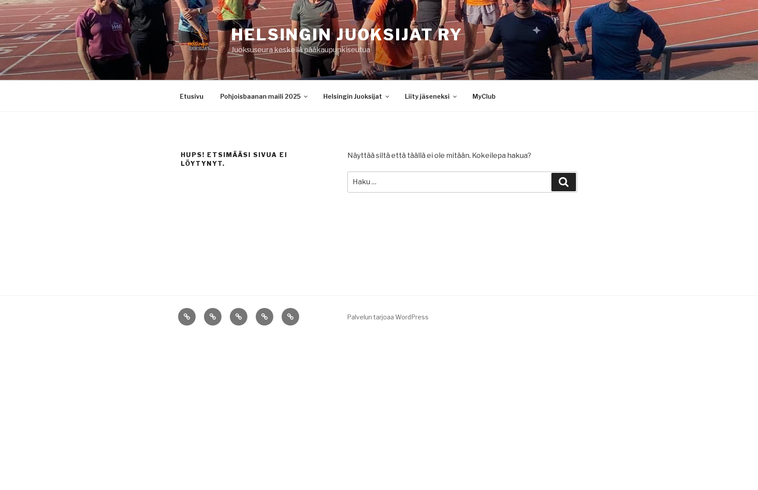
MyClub (484, 96)
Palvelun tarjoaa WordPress (388, 317)
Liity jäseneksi (427, 96)
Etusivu (192, 96)
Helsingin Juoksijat (352, 96)
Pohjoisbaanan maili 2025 (260, 96)
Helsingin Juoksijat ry (347, 34)
